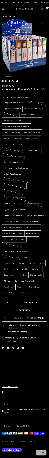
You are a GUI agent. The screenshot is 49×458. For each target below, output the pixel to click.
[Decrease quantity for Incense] (4, 303)
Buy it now (24, 310)
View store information (18, 332)
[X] (8, 347)
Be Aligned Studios (24, 9)
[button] (24, 89)
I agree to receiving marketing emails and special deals (26, 411)
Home (4, 16)
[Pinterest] (13, 347)
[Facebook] (3, 347)
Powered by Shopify (10, 444)
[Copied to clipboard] (23, 347)
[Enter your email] (44, 404)
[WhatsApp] (18, 347)
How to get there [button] (10, 386)
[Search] (42, 9)
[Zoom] (41, 24)
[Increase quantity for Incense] (11, 303)
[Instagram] (4, 392)
